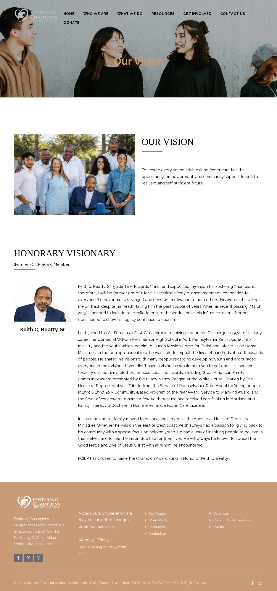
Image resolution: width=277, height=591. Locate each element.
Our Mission (157, 514)
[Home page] (127, 75)
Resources (156, 527)
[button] (18, 558)
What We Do (158, 520)
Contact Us (157, 534)
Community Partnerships (232, 520)
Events (218, 527)
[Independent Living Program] (36, 15)
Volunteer (220, 514)
